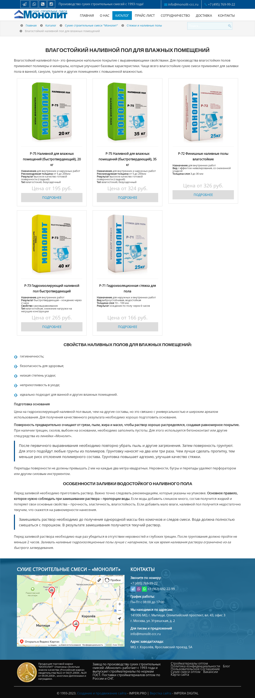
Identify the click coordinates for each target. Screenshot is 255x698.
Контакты (226, 15)
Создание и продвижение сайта (102, 693)
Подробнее (52, 197)
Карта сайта (180, 674)
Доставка (204, 15)
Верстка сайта (160, 693)
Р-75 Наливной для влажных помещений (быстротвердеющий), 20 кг (52, 159)
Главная (87, 15)
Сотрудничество (175, 15)
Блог (226, 666)
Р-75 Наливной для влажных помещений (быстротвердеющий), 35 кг (128, 159)
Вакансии (210, 672)
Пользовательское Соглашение (195, 669)
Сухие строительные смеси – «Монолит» (68, 569)
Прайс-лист (145, 15)
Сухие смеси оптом (185, 672)
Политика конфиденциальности (195, 666)
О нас (104, 15)
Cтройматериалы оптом (189, 663)
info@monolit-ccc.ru (183, 4)
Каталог (122, 15)
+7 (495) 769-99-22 (221, 4)
